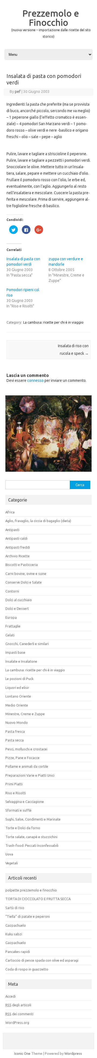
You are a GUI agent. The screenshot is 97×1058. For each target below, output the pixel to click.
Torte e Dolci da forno (22, 828)
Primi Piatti (14, 784)
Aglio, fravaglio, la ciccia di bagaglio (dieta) (38, 521)
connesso (35, 380)
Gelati (10, 635)
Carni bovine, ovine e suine (25, 573)
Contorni (12, 591)
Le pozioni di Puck (19, 679)
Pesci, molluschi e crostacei (26, 749)
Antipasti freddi (17, 547)
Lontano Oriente (18, 696)
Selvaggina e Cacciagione (24, 801)
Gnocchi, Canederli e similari (27, 644)
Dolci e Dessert (17, 608)
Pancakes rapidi (17, 951)
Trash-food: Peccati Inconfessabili (31, 845)
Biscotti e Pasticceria (21, 565)
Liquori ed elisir (17, 687)
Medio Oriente (16, 705)
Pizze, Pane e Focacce (22, 758)
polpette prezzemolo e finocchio (31, 890)
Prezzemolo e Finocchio (50, 17)
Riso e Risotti (15, 793)
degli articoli (18, 1005)
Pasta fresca (15, 731)
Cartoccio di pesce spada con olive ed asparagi (41, 960)
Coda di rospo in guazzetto (26, 969)
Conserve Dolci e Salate (23, 582)
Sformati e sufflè (18, 810)
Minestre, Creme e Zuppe (25, 714)
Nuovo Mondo (16, 722)
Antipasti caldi (16, 538)
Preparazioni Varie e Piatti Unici (29, 775)
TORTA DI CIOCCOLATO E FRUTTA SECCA (38, 899)
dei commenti (19, 1014)
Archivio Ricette (17, 556)
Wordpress (73, 1053)
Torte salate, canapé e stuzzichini (31, 837)
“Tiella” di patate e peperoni (27, 916)
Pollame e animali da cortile (26, 766)
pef (17, 91)
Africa (10, 512)
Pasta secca (14, 740)
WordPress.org (17, 1022)
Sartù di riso (14, 908)
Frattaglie (12, 626)
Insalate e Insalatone (21, 661)
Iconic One (22, 1053)
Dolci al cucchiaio (18, 600)
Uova (9, 854)
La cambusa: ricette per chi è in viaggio (53, 322)
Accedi (10, 996)
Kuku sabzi (13, 934)
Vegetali (11, 863)
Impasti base (15, 652)
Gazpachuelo (15, 925)
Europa (11, 617)
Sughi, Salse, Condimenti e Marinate (33, 819)
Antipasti (12, 530)
